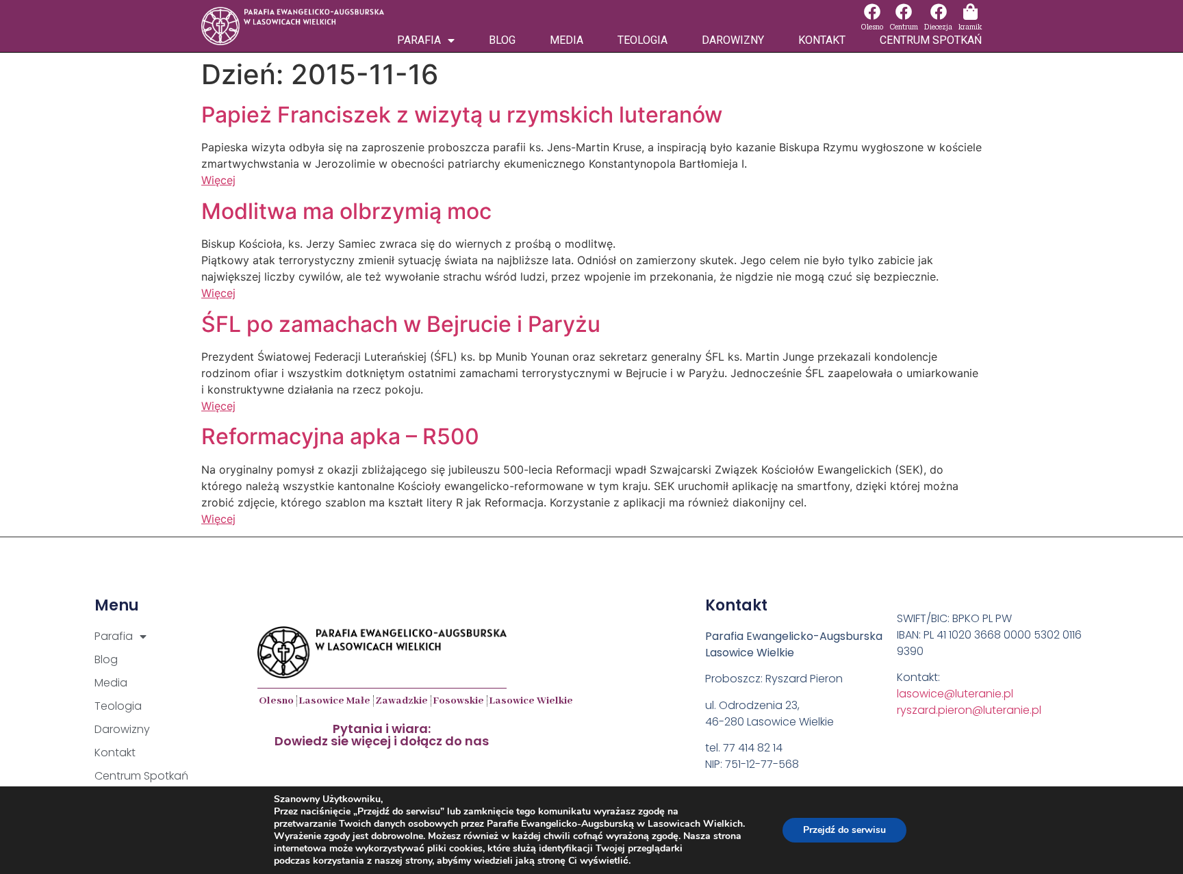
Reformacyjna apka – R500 (340, 436)
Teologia (642, 40)
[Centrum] (903, 11)
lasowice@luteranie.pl (955, 694)
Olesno (872, 27)
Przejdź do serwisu (844, 829)
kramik (970, 27)
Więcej (218, 180)
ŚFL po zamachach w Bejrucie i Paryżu (400, 324)
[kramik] (970, 11)
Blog (502, 40)
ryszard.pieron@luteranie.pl (969, 710)
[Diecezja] (938, 11)
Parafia (419, 40)
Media (566, 40)
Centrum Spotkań (931, 40)
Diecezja (938, 27)
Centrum (903, 27)
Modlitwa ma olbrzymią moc (346, 211)
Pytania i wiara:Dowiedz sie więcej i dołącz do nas (382, 734)
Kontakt (821, 40)
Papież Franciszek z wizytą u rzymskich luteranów (461, 114)
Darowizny (733, 40)
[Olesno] (872, 11)
